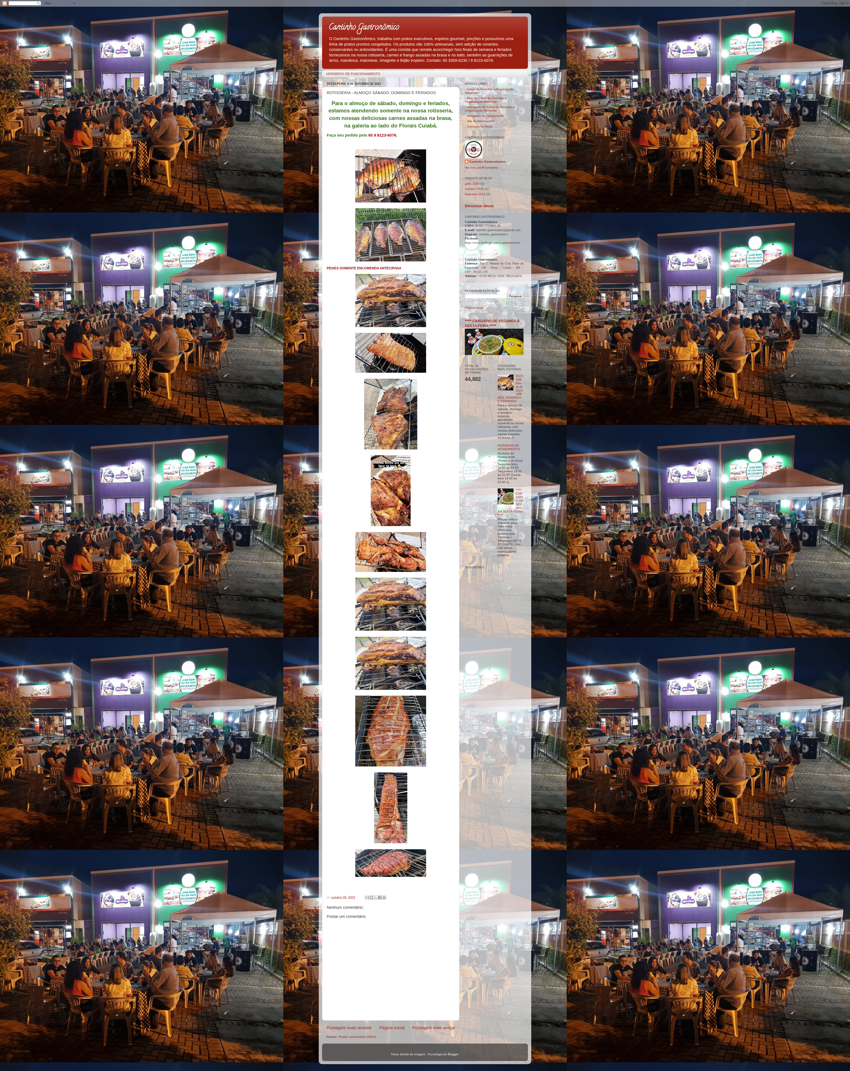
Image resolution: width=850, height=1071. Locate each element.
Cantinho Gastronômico (364, 27)
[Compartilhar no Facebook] (380, 897)
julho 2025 (472, 183)
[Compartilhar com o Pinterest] (384, 897)
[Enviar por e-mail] (367, 897)
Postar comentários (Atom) (357, 1036)
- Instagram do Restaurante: (484, 116)
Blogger (453, 1054)
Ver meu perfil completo (481, 167)
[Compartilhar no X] (375, 897)
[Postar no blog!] (371, 897)
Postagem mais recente (349, 1027)
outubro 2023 (474, 189)
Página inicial (392, 1027)
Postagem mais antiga (433, 1027)
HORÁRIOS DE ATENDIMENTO (509, 447)
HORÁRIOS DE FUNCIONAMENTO (353, 74)
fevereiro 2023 (475, 194)
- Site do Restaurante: (480, 121)
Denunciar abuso (479, 206)
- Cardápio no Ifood (478, 126)
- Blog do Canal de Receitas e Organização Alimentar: (486, 99)
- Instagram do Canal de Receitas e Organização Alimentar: (490, 108)
